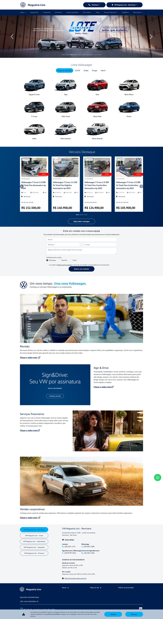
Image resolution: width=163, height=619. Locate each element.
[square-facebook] (130, 608)
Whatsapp (52, 260)
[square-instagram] (135, 608)
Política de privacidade (126, 587)
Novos (64, 587)
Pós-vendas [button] (86, 12)
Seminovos (58, 12)
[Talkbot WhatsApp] (157, 477)
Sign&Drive (125, 12)
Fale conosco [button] (137, 12)
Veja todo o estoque (81, 221)
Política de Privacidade (64, 265)
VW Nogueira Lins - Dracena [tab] (34, 553)
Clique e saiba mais (28, 357)
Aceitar (113, 614)
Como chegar (69, 540)
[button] (12, 36)
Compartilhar (26, 159)
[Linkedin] (140, 608)
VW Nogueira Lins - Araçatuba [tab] (34, 547)
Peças (97, 12)
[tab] (64, 70)
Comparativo (47, 12)
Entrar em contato (81, 269)
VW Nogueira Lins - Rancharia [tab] (34, 530)
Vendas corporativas (72, 12)
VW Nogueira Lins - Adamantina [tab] (34, 541)
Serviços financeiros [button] (110, 12)
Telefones (95, 5)
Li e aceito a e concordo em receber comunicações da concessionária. (79, 265)
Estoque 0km (34, 12)
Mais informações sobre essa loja (75, 578)
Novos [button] (22, 12)
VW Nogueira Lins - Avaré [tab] (34, 535)
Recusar (134, 614)
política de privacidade (53, 614)
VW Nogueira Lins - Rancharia (125, 5)
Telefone (64, 260)
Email (75, 260)
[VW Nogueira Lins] (33, 5)
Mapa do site (94, 587)
